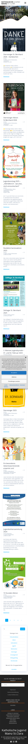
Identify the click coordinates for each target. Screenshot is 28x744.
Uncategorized (14, 655)
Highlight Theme (20, 738)
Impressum (22, 385)
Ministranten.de (13, 723)
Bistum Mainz (12, 721)
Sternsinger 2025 (10, 410)
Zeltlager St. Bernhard (12, 713)
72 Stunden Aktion (10, 593)
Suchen (22, 629)
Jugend (9, 59)
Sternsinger (6, 61)
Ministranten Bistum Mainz (13, 718)
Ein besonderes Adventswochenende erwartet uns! (11, 465)
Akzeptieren (14, 372)
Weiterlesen (6, 76)
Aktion (6, 59)
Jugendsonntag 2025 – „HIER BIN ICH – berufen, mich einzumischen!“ (12, 183)
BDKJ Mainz (13, 719)
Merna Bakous (8, 354)
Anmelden (14, 669)
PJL (6, 58)
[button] (25, 357)
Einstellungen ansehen (14, 381)
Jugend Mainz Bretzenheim (13, 715)
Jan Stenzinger (8, 533)
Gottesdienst (6, 190)
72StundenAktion (8, 189)
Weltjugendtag (14, 658)
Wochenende (13, 472)
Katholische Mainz (10, 3)
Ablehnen (14, 377)
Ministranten (14, 59)
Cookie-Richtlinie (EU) (13, 694)
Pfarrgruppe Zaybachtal (13, 716)
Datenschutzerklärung (14, 385)
